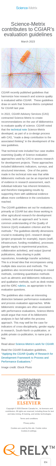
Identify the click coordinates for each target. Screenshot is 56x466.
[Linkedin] (31, 437)
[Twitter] (26, 437)
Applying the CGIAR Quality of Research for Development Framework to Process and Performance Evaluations (27, 357)
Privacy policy (29, 423)
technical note (19, 129)
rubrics (22, 285)
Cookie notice (41, 428)
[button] (25, 14)
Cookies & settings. (29, 431)
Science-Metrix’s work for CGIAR (34, 344)
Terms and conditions (29, 418)
